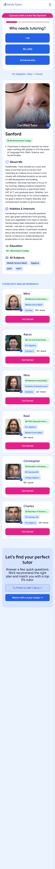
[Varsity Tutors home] (12, 4)
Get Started (27, 319)
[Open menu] (50, 4)
